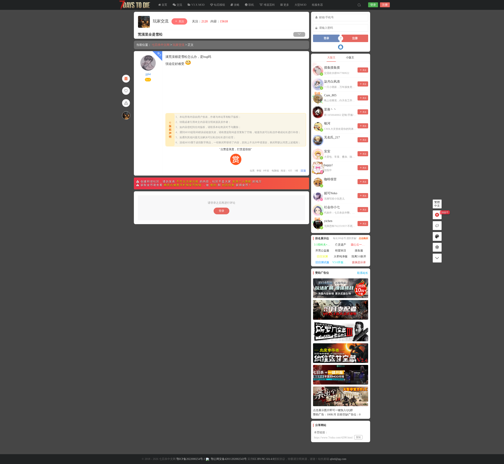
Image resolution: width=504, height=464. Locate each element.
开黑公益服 (322, 250)
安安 (327, 151)
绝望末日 (340, 250)
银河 (327, 123)
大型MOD (300, 4)
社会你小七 (332, 207)
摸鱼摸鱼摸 (332, 67)
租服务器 (317, 4)
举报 (259, 170)
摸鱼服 (359, 250)
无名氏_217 (332, 137)
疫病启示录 (359, 262)
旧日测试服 (322, 262)
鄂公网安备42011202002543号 (228, 459)
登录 (373, 4)
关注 (181, 21)
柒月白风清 (332, 81)
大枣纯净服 (340, 256)
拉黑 (252, 170)
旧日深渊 (322, 256)
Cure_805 (330, 95)
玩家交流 (161, 21)
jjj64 (148, 74)
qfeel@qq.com (338, 459)
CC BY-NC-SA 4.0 (263, 459)
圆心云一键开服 (359, 244)
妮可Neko (330, 193)
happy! (328, 165)
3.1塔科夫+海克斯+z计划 (322, 244)
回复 (303, 170)
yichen (328, 221)
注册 (385, 4)
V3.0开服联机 (340, 262)
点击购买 (363, 238)
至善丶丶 (330, 109)
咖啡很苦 (330, 179)
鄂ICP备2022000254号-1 (190, 459)
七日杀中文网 (134, 5)
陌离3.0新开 (359, 256)
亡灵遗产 (340, 244)
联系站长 (362, 273)
